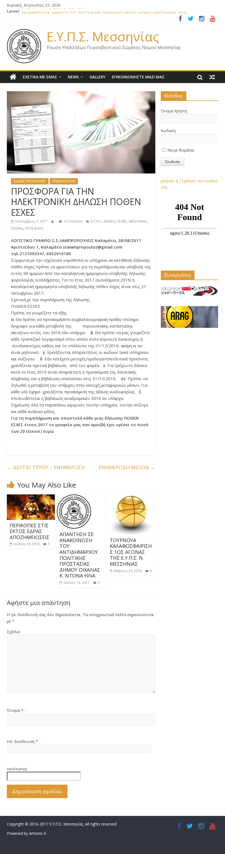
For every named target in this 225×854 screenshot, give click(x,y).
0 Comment (72, 221)
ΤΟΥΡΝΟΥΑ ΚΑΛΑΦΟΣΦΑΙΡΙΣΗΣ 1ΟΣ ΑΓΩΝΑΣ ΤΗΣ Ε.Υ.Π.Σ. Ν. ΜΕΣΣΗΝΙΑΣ (131, 552)
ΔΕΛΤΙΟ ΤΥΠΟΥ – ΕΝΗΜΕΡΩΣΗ (46, 467)
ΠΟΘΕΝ (17, 228)
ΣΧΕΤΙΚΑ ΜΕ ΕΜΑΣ (39, 76)
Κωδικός (168, 130)
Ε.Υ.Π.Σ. (96, 221)
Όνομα (15, 710)
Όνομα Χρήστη (174, 110)
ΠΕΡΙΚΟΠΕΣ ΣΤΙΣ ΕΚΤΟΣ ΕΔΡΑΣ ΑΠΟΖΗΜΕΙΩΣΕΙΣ (29, 531)
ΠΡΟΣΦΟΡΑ (34, 228)
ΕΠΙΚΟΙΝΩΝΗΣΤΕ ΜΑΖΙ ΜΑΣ (138, 76)
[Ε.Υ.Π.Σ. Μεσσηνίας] (13, 77)
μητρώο (168, 180)
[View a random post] (212, 77)
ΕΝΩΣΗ (109, 221)
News (73, 76)
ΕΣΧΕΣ (121, 221)
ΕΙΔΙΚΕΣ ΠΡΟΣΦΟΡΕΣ (30, 181)
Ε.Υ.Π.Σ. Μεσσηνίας (103, 36)
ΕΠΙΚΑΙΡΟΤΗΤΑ (63, 181)
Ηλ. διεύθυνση (22, 741)
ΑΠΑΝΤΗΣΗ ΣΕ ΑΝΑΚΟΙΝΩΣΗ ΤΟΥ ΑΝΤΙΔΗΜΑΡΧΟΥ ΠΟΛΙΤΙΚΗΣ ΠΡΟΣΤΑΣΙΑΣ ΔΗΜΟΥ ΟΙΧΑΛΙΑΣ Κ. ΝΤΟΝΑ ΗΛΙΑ (80, 555)
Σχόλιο (13, 631)
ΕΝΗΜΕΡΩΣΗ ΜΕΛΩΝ (127, 467)
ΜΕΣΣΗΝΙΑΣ (138, 221)
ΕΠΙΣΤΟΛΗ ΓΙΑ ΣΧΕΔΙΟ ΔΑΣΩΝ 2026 (54, 11)
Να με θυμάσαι (180, 150)
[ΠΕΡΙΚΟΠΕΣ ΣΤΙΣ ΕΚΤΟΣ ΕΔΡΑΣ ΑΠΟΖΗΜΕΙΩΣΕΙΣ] (31, 498)
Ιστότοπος (17, 769)
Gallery (97, 76)
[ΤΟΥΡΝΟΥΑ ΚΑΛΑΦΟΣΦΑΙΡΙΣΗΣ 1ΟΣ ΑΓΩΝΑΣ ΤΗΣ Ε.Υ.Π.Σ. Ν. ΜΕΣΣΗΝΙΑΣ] (131, 498)
